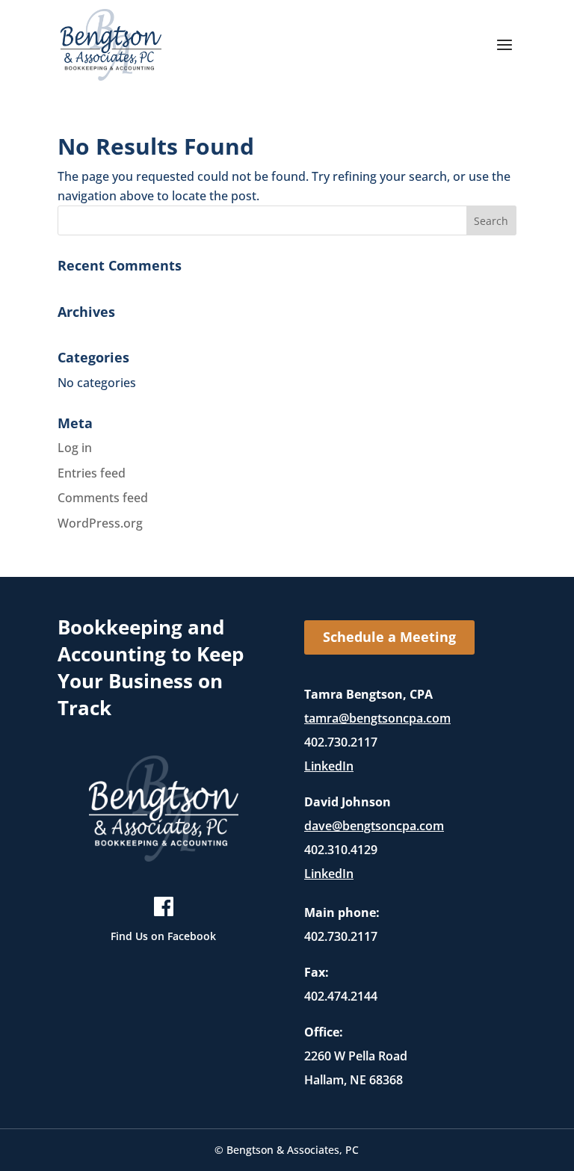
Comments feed (103, 497)
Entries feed (92, 473)
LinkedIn (329, 766)
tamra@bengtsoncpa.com (377, 718)
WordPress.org (100, 523)
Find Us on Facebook (163, 936)
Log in (75, 447)
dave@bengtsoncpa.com (374, 826)
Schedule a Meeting (389, 637)
